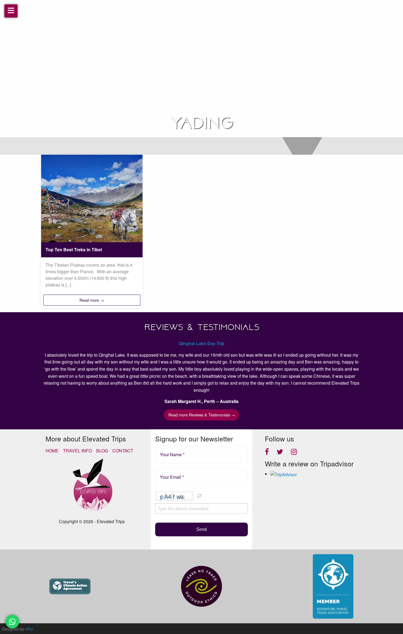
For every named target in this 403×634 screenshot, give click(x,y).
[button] (199, 496)
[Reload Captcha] (199, 496)
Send (201, 529)
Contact (122, 450)
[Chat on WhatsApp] (12, 622)
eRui (29, 629)
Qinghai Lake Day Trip (202, 343)
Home (52, 450)
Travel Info (77, 450)
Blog (102, 450)
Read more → (92, 300)
